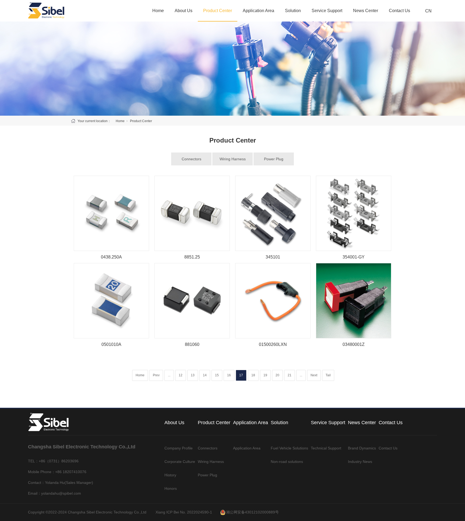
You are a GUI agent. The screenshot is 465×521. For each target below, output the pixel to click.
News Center (365, 10)
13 (193, 375)
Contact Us (399, 10)
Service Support (327, 10)
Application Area (258, 10)
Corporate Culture (179, 461)
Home (158, 10)
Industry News (360, 461)
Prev (156, 375)
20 (277, 375)
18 (253, 375)
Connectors (191, 159)
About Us (183, 10)
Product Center (217, 10)
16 (229, 375)
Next (314, 375)
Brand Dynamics (362, 448)
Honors (170, 488)
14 (205, 375)
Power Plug (273, 159)
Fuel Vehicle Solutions (289, 448)
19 (265, 375)
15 (217, 375)
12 (180, 375)
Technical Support (326, 448)
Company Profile (178, 448)
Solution (293, 10)
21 (289, 375)
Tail (328, 375)
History (170, 475)
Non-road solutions (287, 461)
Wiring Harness (233, 159)
